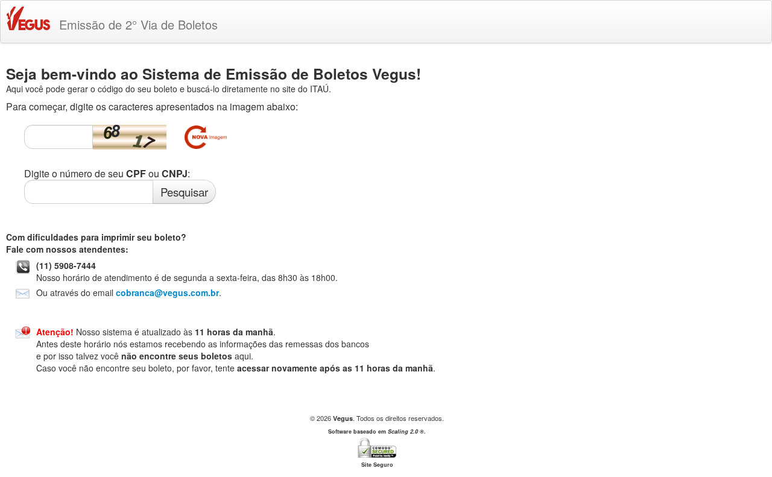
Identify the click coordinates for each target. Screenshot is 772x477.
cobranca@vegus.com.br (167, 292)
